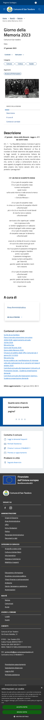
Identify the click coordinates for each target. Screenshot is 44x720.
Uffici (7, 524)
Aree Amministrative (12, 521)
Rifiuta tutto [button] (22, 712)
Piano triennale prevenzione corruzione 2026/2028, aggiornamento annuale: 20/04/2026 (18, 340)
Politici (7, 531)
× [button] (41, 688)
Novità (12, 18)
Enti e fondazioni (11, 528)
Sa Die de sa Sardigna (11, 335)
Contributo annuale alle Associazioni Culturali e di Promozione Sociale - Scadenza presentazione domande (22, 370)
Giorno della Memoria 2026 (14, 350)
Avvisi (7, 607)
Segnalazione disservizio (14, 668)
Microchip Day (9, 345)
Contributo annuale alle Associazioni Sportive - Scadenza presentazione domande (21, 377)
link (3, 702)
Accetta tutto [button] (22, 707)
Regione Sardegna (9, 2)
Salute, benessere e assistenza (16, 586)
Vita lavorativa (10, 555)
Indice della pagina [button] (13, 106)
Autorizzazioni (10, 589)
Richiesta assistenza (12, 674)
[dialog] (22, 702)
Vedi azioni (18, 54)
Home (5, 18)
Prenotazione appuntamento (15, 664)
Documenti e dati (11, 538)
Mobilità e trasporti (12, 562)
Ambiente (8, 583)
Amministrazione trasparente (15, 685)
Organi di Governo (11, 517)
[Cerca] (39, 9)
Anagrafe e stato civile (13, 548)
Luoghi (7, 616)
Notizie (20, 18)
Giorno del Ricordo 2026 (12, 347)
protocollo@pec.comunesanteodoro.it (19, 652)
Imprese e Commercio (13, 559)
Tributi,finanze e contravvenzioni (17, 579)
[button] (22, 716)
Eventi (7, 620)
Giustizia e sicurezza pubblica (15, 576)
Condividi (8, 54)
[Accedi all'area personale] (36, 2)
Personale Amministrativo (14, 535)
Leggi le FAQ (9, 671)
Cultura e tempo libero (13, 552)
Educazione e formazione (14, 572)
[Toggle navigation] (4, 9)
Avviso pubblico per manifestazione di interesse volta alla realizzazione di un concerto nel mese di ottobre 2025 (22, 363)
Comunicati (9, 603)
